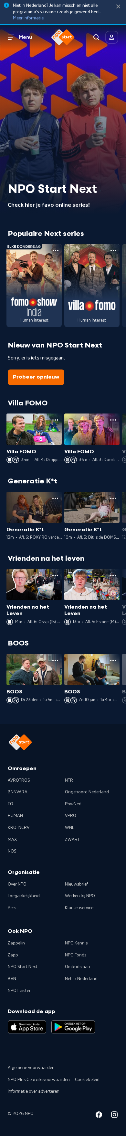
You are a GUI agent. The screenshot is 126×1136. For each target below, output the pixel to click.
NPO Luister (19, 990)
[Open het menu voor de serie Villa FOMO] (113, 250)
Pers (12, 908)
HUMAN (15, 815)
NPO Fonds (75, 955)
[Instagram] (114, 1116)
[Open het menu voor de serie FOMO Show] (55, 250)
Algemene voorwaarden (31, 1067)
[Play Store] (73, 1026)
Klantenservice (79, 908)
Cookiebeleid (87, 1079)
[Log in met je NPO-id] (112, 37)
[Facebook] (99, 1116)
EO (10, 804)
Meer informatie (28, 18)
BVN (12, 978)
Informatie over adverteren (33, 1091)
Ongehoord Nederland (87, 792)
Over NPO (17, 884)
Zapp (13, 955)
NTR (69, 780)
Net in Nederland (81, 978)
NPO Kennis (76, 943)
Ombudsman (77, 967)
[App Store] (27, 1026)
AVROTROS (19, 780)
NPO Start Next (22, 967)
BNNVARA (17, 792)
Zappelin (16, 943)
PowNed (73, 804)
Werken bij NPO (80, 896)
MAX (12, 839)
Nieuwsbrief (76, 884)
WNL (69, 827)
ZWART (72, 839)
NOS (12, 851)
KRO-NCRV (18, 827)
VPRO (70, 815)
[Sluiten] (118, 7)
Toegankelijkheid (24, 896)
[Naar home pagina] (63, 37)
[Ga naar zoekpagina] (96, 37)
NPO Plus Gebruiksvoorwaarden (39, 1079)
